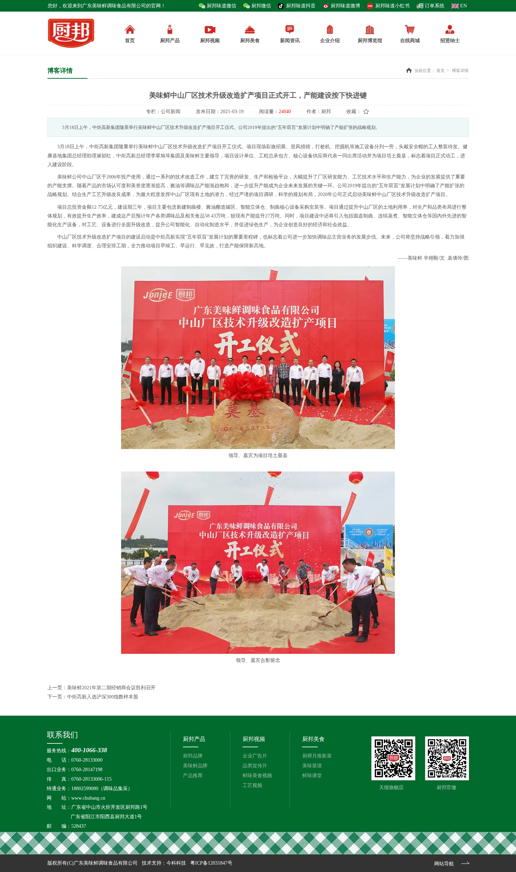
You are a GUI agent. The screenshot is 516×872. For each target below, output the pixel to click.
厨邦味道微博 (345, 5)
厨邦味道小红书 (392, 5)
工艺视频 (252, 785)
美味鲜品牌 (195, 765)
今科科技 (176, 863)
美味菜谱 (312, 765)
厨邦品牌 (193, 756)
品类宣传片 (255, 765)
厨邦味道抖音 (301, 5)
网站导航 (444, 863)
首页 (440, 70)
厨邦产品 (170, 40)
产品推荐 (193, 775)
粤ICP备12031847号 (211, 863)
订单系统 (434, 5)
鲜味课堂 (312, 775)
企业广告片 (255, 756)
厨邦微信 (261, 5)
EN (463, 5)
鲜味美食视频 (257, 775)
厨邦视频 (254, 739)
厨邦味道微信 (221, 5)
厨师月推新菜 (317, 756)
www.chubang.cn (88, 798)
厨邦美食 (313, 739)
